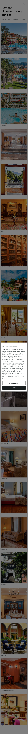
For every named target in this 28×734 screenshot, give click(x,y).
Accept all (14, 387)
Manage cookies (14, 383)
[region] (14, 367)
